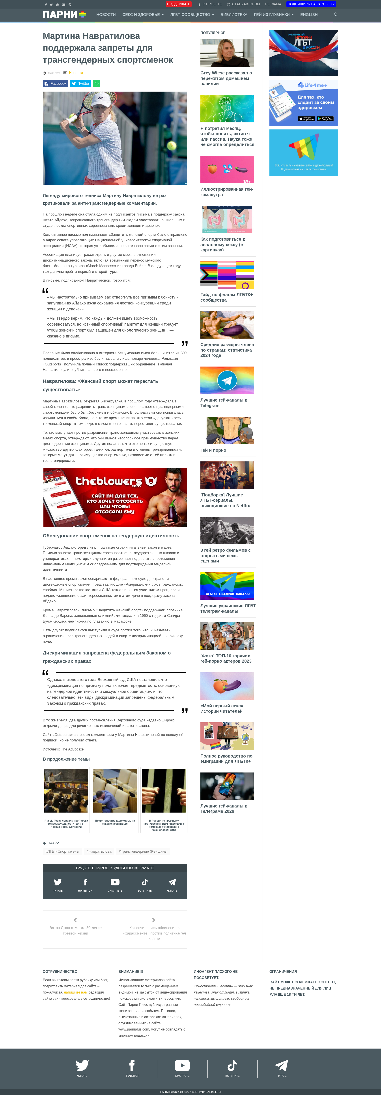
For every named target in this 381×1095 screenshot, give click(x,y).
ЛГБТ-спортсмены (63, 851)
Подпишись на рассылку (311, 4)
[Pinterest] (70, 4)
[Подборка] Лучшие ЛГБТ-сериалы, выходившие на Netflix (225, 500)
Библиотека (234, 14)
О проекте (212, 4)
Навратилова (100, 851)
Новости (106, 14)
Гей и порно (213, 450)
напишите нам (76, 992)
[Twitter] (52, 4)
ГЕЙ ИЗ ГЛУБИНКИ (272, 14)
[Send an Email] (64, 4)
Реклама (273, 4)
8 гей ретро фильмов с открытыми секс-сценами (225, 555)
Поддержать (178, 4)
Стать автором (245, 4)
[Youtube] (58, 4)
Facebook (58, 83)
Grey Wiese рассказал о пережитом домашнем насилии (226, 78)
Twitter (83, 83)
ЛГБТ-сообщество (190, 14)
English (309, 14)
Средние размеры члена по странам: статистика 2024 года (227, 350)
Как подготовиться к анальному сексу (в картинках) (222, 244)
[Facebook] (46, 4)
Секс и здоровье (141, 14)
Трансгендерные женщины (144, 851)
